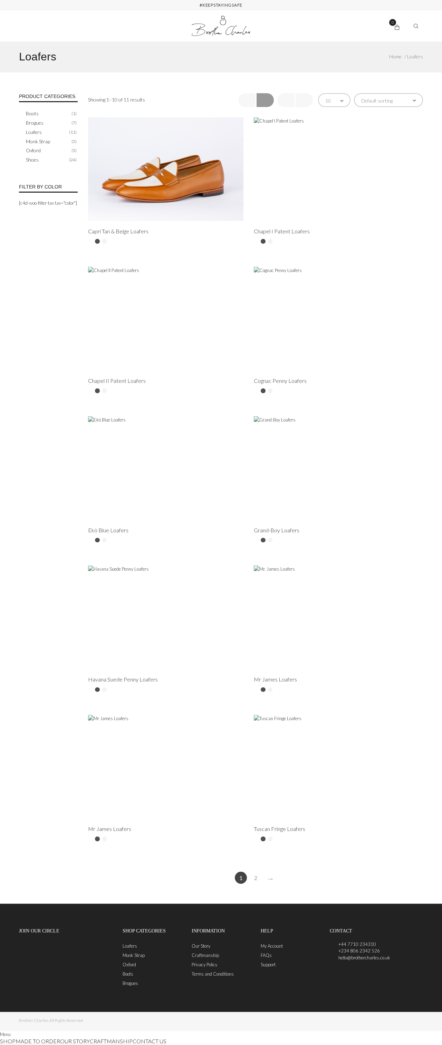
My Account (272, 946)
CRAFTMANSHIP (111, 1041)
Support (268, 964)
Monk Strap (38, 141)
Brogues (35, 123)
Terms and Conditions (213, 974)
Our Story (201, 946)
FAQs (266, 955)
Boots (32, 113)
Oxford (33, 150)
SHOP (8, 1041)
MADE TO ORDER (38, 1041)
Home (395, 56)
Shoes (32, 160)
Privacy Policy (204, 964)
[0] (397, 26)
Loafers (34, 132)
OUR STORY (75, 1041)
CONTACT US (149, 1041)
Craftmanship (205, 955)
